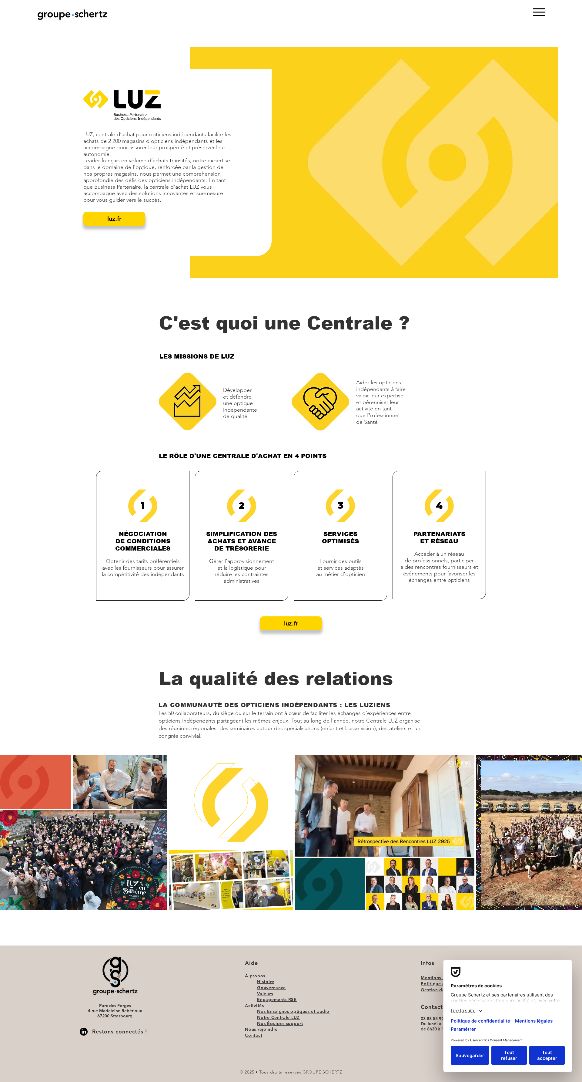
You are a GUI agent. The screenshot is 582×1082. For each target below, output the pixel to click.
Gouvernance (271, 987)
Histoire (265, 981)
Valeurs (265, 993)
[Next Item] (569, 833)
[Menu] (539, 12)
